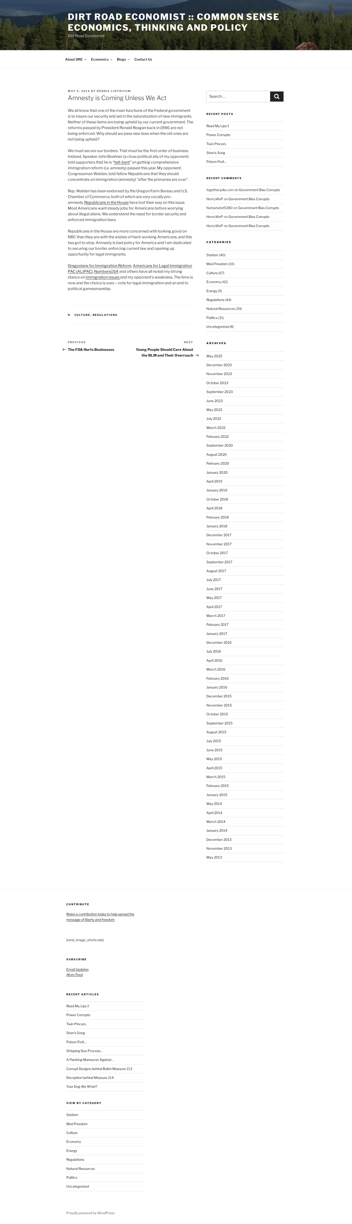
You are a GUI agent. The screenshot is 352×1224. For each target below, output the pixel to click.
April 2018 (214, 508)
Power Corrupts (218, 135)
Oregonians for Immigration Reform (99, 265)
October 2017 (217, 553)
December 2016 (219, 642)
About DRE (74, 59)
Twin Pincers (216, 144)
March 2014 (215, 822)
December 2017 (218, 535)
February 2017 (217, 624)
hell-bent (122, 162)
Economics (99, 59)
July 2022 (213, 418)
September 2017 (219, 562)
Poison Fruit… (216, 161)
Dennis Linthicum (114, 91)
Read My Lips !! (217, 126)
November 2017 (219, 544)
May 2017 (214, 598)
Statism (212, 255)
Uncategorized (217, 327)
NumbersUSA (106, 271)
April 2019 (214, 481)
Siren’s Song (215, 153)
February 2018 (217, 517)
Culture (82, 315)
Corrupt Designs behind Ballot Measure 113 (99, 1069)
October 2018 (217, 499)
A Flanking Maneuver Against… (90, 1060)
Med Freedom (217, 264)
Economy (213, 282)
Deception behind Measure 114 (90, 1078)
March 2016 (215, 669)
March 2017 (215, 616)
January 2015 (216, 795)
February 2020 (217, 463)
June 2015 (214, 750)
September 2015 (219, 723)
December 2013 (219, 839)
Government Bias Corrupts (259, 190)
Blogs (121, 59)
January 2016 (216, 687)
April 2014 (214, 813)
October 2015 (217, 714)
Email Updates (77, 969)
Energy (211, 291)
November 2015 (219, 705)
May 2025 (214, 356)
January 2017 (216, 634)
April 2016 (214, 660)
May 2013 (214, 857)
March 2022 (215, 428)
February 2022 (217, 436)
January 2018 (216, 526)
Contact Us (143, 59)
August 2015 (216, 732)
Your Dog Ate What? (81, 1086)
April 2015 (214, 768)
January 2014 (216, 830)
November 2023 (219, 374)
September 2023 (219, 392)
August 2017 (216, 571)
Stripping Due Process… (84, 1051)
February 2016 (217, 678)
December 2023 (219, 365)
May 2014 (214, 804)
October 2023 (217, 383)
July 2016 (213, 651)
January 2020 (217, 472)
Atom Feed (74, 975)
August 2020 (216, 454)
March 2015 (215, 777)
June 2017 (214, 589)
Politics (211, 318)
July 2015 (213, 741)
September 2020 (219, 445)
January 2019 (216, 490)
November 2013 (219, 848)
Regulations (105, 315)
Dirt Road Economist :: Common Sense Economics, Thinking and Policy (174, 22)
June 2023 (214, 401)
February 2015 (217, 786)
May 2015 (214, 759)
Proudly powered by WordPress (90, 1213)
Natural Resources (220, 309)
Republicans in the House (106, 202)
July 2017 (213, 580)
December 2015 (219, 696)
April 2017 (214, 607)
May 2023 (214, 410)
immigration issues (103, 277)
